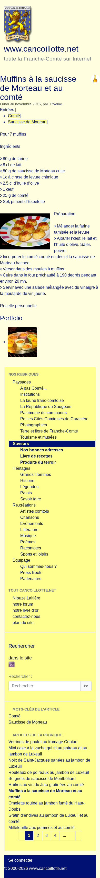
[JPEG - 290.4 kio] (22, 342)
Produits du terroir (38, 462)
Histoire (27, 480)
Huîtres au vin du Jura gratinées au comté (46, 785)
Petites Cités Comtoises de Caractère (54, 419)
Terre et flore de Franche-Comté (49, 431)
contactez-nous (26, 616)
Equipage (21, 560)
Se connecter (20, 860)
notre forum (23, 604)
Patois (26, 493)
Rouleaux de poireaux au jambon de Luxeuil (48, 772)
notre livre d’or (25, 610)
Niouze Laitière (26, 598)
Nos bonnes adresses (41, 450)
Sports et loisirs (34, 554)
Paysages (22, 382)
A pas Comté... (33, 388)
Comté (14, 116)
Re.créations (24, 505)
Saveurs (21, 443)
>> (86, 686)
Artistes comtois (34, 511)
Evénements (31, 523)
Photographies (33, 425)
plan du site (23, 622)
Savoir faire (30, 499)
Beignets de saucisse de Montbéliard (42, 778)
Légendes (29, 487)
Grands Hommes (35, 474)
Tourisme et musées (38, 437)
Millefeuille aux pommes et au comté (41, 827)
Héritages (21, 468)
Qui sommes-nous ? (38, 566)
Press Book (30, 572)
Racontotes (30, 548)
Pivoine (56, 104)
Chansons (29, 517)
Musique (28, 536)
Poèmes (27, 542)
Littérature (29, 529)
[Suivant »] (78, 835)
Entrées (7, 109)
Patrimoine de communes (43, 413)
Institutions (30, 394)
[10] (72, 835)
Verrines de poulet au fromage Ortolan (42, 742)
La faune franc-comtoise (42, 400)
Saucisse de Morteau (27, 122)
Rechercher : (20, 676)
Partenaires (30, 578)
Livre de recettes (36, 456)
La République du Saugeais (45, 406)
